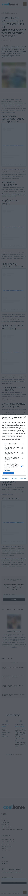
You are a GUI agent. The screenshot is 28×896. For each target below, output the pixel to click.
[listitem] (14, 444)
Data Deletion (5, 478)
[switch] (22, 448)
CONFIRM (8, 473)
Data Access (14, 478)
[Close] (25, 417)
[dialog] (14, 448)
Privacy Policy (22, 478)
